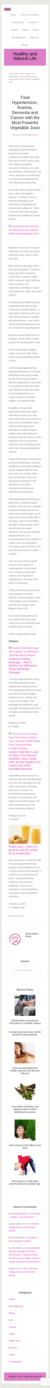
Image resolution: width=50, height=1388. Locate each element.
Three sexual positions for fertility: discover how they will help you (25, 1071)
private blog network (18, 1213)
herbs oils (13, 1348)
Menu (7, 9)
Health (20, 916)
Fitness (12, 1313)
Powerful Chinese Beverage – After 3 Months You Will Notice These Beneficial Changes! (23, 665)
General (12, 1327)
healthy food (14, 1340)
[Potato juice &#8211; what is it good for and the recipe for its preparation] (25, 843)
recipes (12, 1354)
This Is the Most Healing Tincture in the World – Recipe (24, 1227)
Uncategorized (15, 1361)
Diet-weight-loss (16, 1306)
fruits (11, 1320)
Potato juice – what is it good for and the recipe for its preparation (23, 850)
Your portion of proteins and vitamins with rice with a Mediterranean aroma (24, 1109)
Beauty (12, 1299)
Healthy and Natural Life (25, 56)
